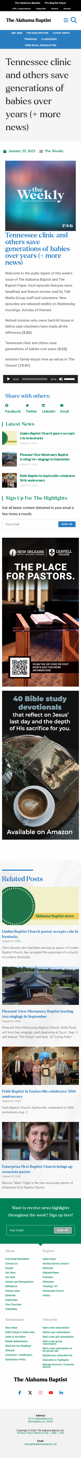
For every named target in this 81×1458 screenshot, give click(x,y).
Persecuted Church (53, 1290)
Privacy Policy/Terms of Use (32, 1433)
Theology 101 (50, 1286)
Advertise (10, 1295)
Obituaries (48, 1281)
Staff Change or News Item (20, 1332)
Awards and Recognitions (19, 1281)
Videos (46, 1295)
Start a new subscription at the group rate (57, 1349)
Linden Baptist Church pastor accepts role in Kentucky (47, 436)
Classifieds (49, 39)
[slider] (70, 378)
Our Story (10, 1272)
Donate (9, 1268)
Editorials (48, 1268)
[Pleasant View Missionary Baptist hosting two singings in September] (9, 459)
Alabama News (51, 1272)
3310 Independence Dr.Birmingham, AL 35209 (40, 1420)
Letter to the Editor (15, 1336)
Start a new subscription (56, 1327)
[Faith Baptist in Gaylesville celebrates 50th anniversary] (9, 480)
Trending (30, 39)
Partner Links (12, 1290)
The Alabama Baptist (27, 3)
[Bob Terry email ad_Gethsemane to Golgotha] (40, 765)
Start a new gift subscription (58, 1336)
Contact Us (11, 1263)
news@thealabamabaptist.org (41, 1444)
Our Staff (10, 1277)
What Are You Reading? (18, 1345)
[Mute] (61, 379)
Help (53, 1433)
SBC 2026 (16, 33)
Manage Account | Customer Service (58, 1365)
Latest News (61, 33)
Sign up (66, 524)
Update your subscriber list (57, 1355)
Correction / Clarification (18, 1355)
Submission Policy (15, 1359)
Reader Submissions (16, 1341)
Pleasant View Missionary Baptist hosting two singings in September (45, 457)
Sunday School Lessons (56, 1263)
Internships (11, 1300)
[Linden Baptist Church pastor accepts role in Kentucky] (9, 438)
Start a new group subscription (52, 1342)
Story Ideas (11, 1327)
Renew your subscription (56, 1332)
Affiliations (11, 1286)
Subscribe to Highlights (56, 1360)
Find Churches (13, 1304)
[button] (74, 20)
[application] (40, 379)
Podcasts (48, 1277)
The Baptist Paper (55, 3)
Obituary (10, 1350)
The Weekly (54, 151)
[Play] (8, 379)
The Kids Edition (37, 33)
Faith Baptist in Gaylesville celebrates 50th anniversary (47, 478)
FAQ (61, 1433)
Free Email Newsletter (40, 45)
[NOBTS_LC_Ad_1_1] (40, 612)
